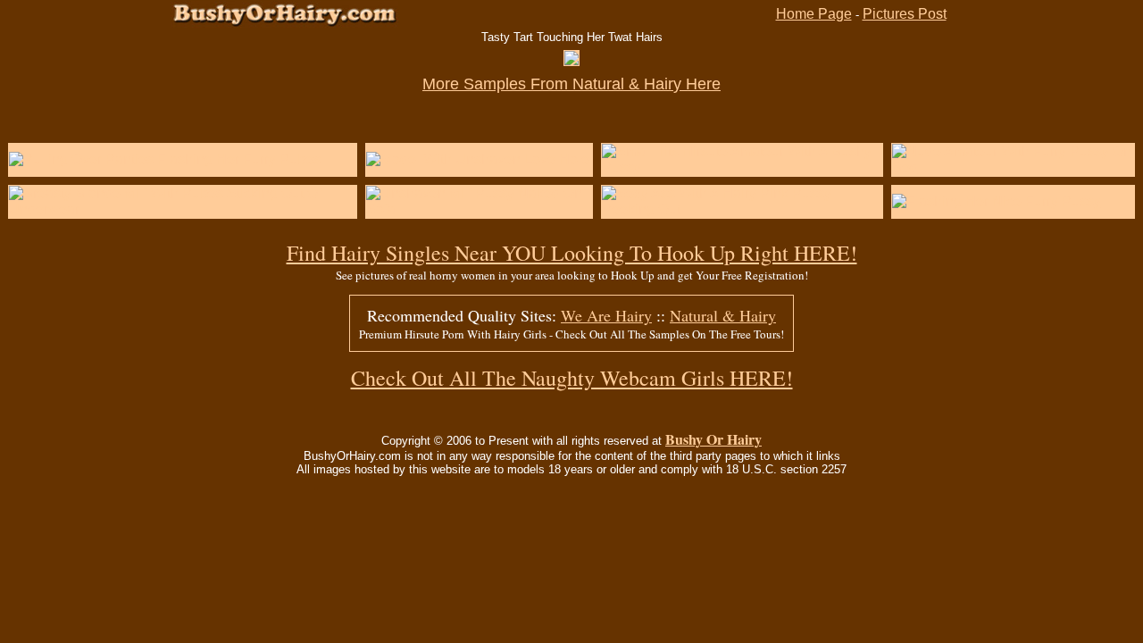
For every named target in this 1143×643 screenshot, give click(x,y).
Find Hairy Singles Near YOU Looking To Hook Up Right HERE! (572, 252)
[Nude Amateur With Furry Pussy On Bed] (1013, 167)
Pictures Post (905, 13)
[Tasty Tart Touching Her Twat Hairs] (571, 60)
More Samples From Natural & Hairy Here (571, 84)
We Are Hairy (606, 315)
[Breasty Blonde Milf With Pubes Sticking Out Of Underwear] (182, 209)
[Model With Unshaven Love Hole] (477, 159)
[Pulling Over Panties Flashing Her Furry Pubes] (165, 159)
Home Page (814, 13)
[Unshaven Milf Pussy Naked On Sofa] (479, 209)
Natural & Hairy (723, 315)
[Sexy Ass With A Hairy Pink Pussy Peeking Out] (742, 209)
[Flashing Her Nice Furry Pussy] (996, 201)
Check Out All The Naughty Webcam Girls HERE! (572, 377)
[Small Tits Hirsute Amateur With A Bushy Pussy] (742, 167)
